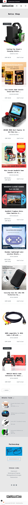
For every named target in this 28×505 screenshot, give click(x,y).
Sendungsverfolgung (14, 473)
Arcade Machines (14, 94)
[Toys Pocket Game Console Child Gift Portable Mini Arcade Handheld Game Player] (14, 74)
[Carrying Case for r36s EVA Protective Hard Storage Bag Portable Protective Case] (14, 277)
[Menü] (25, 6)
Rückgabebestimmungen (14, 475)
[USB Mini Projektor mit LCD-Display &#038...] (5, 414)
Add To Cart (20, 57)
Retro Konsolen (14, 215)
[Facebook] (11, 485)
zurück (6, 390)
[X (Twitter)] (14, 485)
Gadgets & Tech (14, 53)
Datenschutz (14, 477)
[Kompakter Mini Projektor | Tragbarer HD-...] (5, 405)
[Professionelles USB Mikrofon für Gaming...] (5, 432)
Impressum (14, 471)
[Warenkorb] (16, 6)
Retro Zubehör (14, 256)
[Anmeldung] (21, 6)
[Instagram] (16, 485)
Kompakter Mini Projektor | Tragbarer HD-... (17, 404)
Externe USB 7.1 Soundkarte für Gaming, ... (18, 422)
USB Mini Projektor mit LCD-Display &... (18, 413)
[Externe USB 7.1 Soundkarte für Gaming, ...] (5, 423)
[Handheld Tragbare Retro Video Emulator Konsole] (14, 196)
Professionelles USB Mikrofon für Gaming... (17, 431)
